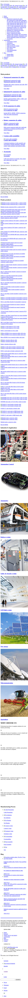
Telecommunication (11, 50)
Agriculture (9, 51)
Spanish (11, 7)
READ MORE (4, 196)
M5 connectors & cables (13, 20)
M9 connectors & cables (17, 21)
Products (6, 17)
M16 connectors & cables (16, 26)
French (7, 8)
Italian (14, 8)
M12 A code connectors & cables (17, 22)
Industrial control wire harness (18, 37)
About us (6, 57)
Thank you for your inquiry (10, 935)
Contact (6, 58)
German (20, 5)
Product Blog (10, 54)
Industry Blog (10, 55)
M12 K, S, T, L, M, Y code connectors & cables (16, 25)
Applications (7, 40)
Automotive (10, 43)
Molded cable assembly (13, 36)
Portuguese (24, 7)
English (7, 4)
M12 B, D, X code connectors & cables (16, 23)
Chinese (23, 8)
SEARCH (18, 979)
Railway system (11, 44)
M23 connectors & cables (16, 29)
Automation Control (12, 41)
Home (5, 16)
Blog (5, 53)
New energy (10, 48)
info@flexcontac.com (12, 947)
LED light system (11, 47)
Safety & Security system (13, 45)
